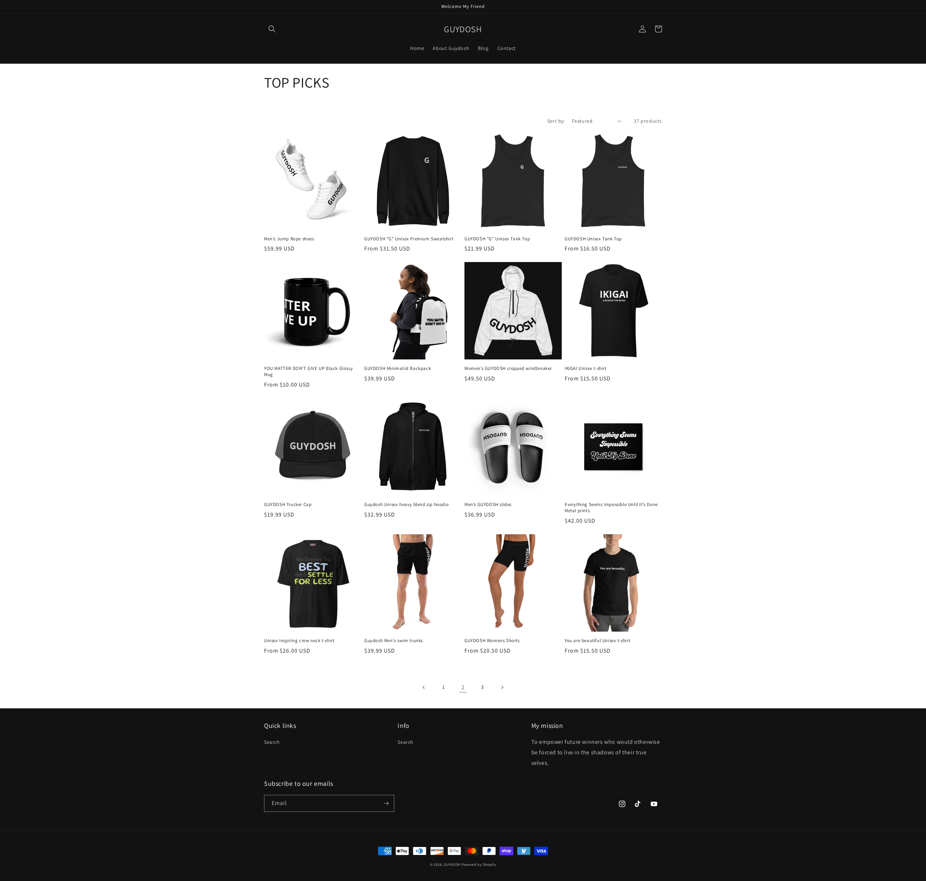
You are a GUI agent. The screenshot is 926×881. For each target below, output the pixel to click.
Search (272, 742)
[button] (272, 29)
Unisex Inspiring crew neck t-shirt (299, 641)
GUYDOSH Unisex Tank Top (593, 239)
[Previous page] (424, 687)
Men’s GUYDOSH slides (487, 504)
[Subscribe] (386, 803)
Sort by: (556, 121)
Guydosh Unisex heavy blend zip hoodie (406, 504)
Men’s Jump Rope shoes (289, 239)
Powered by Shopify (479, 864)
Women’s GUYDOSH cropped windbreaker (508, 368)
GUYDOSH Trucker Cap (287, 504)
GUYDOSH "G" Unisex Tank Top (497, 239)
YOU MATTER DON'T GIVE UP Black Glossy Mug (308, 372)
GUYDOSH (452, 864)
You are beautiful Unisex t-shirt (597, 641)
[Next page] (502, 687)
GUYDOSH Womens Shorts (492, 641)
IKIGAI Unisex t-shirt (586, 368)
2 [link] (463, 687)
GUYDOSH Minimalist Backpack (397, 368)
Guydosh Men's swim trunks (393, 641)
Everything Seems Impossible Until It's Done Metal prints (611, 508)
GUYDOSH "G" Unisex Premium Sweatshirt (408, 239)
